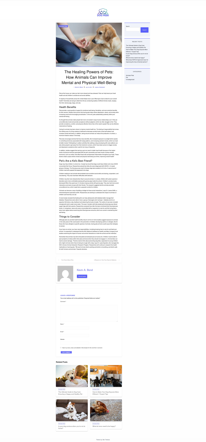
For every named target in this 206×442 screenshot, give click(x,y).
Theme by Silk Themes (103, 439)
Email (62, 331)
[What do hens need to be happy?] (106, 410)
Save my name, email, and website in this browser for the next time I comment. (82, 348)
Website (62, 339)
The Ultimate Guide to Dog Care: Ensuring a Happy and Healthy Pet (70, 393)
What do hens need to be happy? (104, 426)
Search (128, 26)
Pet (127, 77)
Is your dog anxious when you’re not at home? (71, 427)
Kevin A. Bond (79, 87)
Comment (63, 301)
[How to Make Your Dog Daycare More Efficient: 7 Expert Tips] (106, 376)
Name (62, 324)
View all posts (82, 276)
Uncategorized (130, 79)
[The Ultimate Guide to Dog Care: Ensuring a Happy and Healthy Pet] (72, 376)
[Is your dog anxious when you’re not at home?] (72, 410)
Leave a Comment (100, 87)
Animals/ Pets (63, 26)
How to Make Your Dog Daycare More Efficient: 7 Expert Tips (106, 393)
